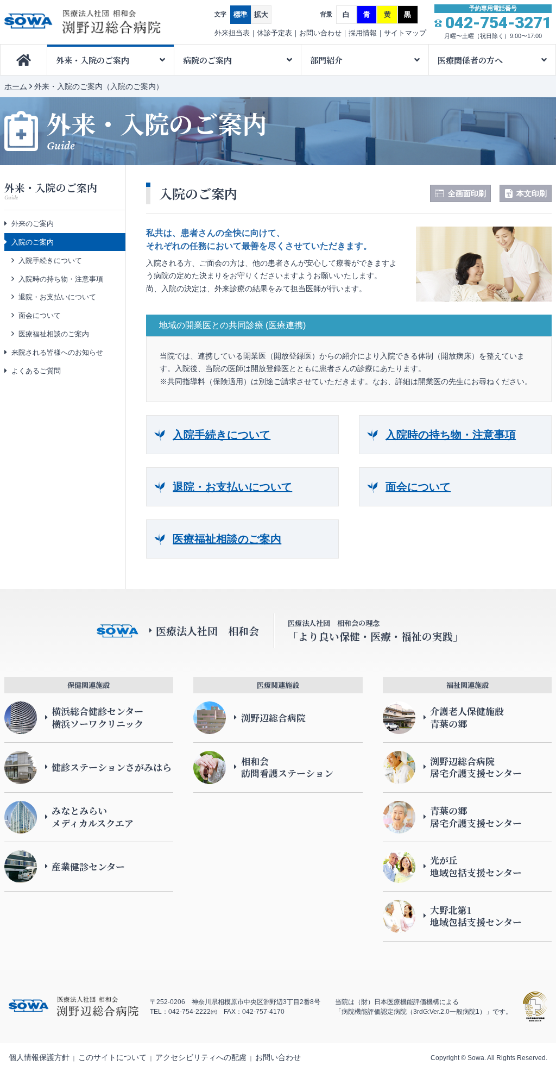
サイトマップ (405, 33)
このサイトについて (112, 1057)
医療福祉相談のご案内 (227, 539)
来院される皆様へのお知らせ (57, 352)
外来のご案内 (32, 224)
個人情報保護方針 (39, 1057)
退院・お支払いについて (232, 487)
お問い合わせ (320, 33)
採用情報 (363, 33)
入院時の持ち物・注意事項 (451, 435)
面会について (418, 487)
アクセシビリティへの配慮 (201, 1057)
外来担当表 (232, 33)
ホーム (15, 86)
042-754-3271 (498, 23)
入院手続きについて (221, 435)
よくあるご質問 (36, 371)
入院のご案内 (32, 242)
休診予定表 (274, 33)
